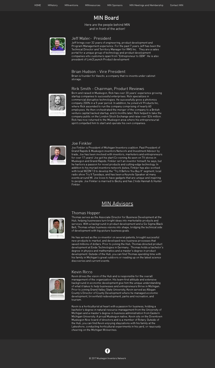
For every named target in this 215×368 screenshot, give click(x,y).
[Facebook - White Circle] (107, 350)
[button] (93, 5)
